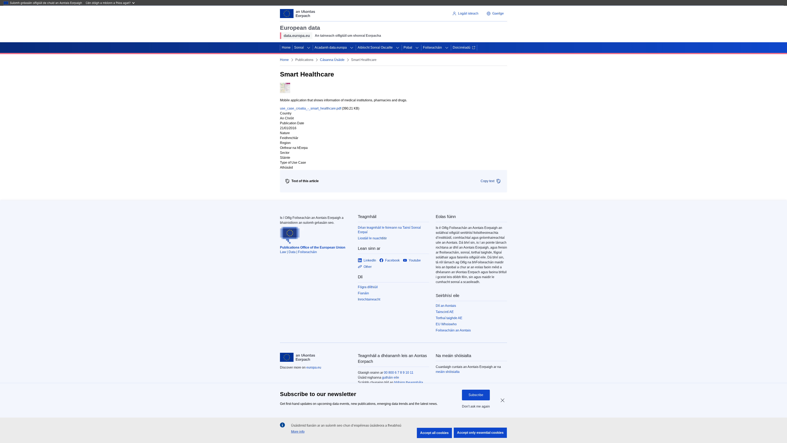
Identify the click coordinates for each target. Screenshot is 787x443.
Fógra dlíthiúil (368, 287)
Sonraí (299, 47)
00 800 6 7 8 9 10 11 (398, 372)
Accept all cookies (434, 433)
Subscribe (476, 395)
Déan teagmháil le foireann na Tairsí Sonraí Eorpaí (389, 230)
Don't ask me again (476, 406)
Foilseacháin (432, 47)
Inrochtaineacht (369, 299)
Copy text (487, 181)
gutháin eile (390, 377)
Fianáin (363, 293)
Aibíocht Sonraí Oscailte (375, 47)
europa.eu (313, 367)
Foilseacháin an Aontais (453, 330)
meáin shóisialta (447, 371)
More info (298, 431)
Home (286, 47)
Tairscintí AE (445, 312)
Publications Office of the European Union (312, 247)
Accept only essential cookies (480, 432)
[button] (495, 13)
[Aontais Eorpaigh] (297, 13)
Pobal (408, 47)
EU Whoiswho (446, 324)
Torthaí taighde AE (449, 318)
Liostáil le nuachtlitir (372, 238)
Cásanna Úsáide (332, 60)
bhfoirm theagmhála (408, 382)
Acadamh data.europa (331, 47)
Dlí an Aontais (446, 305)
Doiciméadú (461, 47)
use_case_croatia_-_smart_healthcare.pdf (310, 108)
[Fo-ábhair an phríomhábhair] (309, 47)
